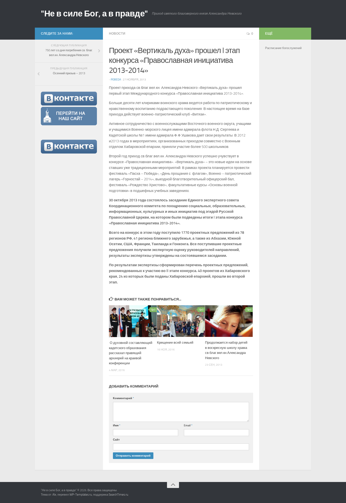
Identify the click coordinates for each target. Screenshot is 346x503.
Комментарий (123, 398)
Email (188, 425)
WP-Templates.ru (80, 494)
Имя (116, 425)
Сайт (116, 439)
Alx (54, 494)
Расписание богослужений (283, 48)
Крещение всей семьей (175, 342)
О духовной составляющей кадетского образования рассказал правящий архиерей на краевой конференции (130, 353)
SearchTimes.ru (118, 494)
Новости (117, 33)
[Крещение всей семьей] (181, 321)
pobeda (116, 79)
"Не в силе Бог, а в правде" (94, 14)
